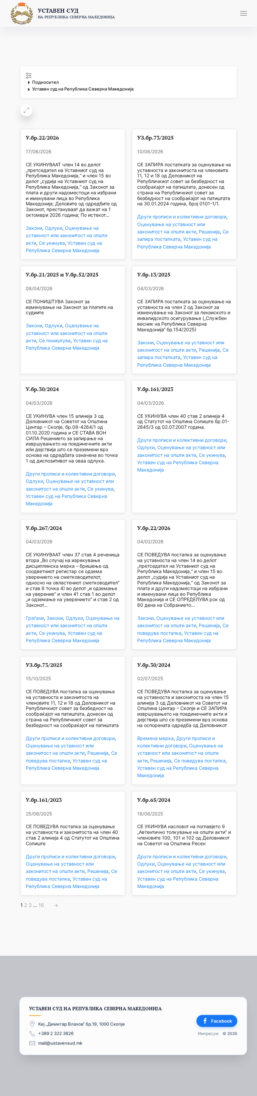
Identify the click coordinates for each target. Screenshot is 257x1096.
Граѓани (35, 618)
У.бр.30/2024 (42, 389)
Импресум (208, 1033)
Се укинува (52, 243)
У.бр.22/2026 (42, 137)
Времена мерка (155, 738)
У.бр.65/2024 (153, 799)
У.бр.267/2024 (44, 528)
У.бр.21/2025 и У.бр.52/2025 (62, 274)
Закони (34, 228)
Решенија (209, 231)
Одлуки (53, 228)
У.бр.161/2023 (155, 389)
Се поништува (55, 340)
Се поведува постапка (200, 760)
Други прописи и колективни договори (181, 216)
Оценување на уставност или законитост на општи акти (66, 235)
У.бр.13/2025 (153, 274)
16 (41, 905)
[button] (243, 13)
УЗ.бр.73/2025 (155, 137)
